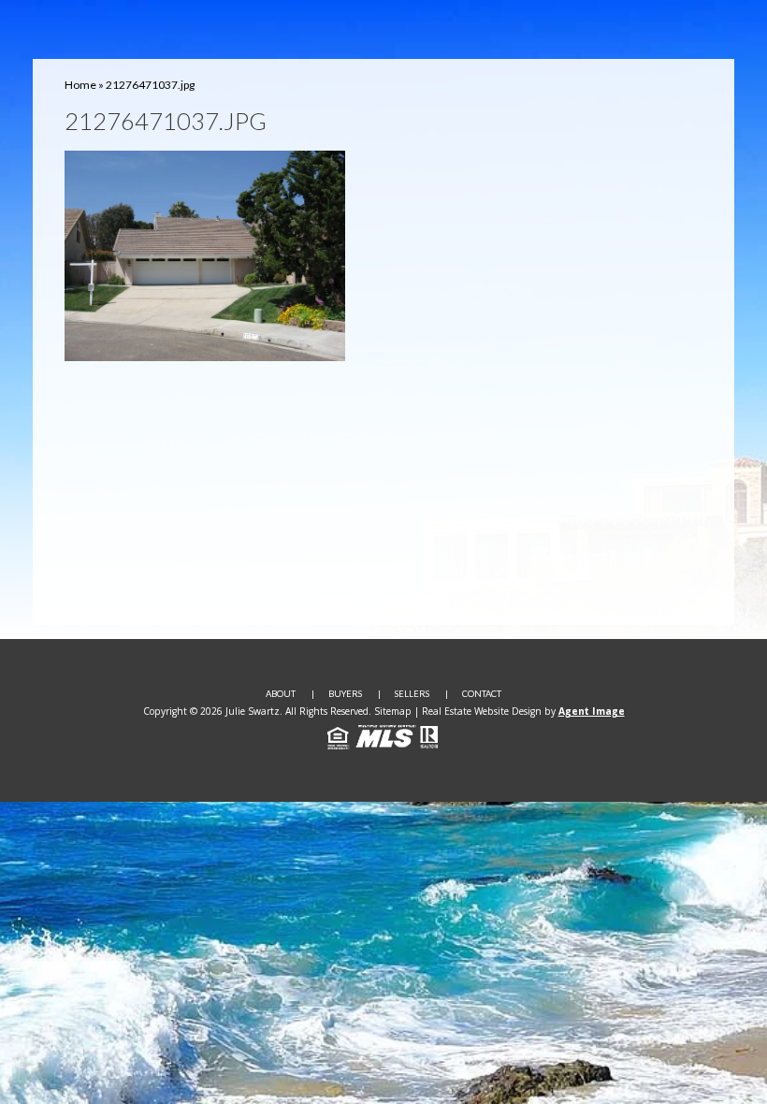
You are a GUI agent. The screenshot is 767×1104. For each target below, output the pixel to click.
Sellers (412, 694)
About (281, 694)
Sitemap (393, 711)
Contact (481, 694)
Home (80, 85)
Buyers (345, 694)
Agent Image (591, 711)
